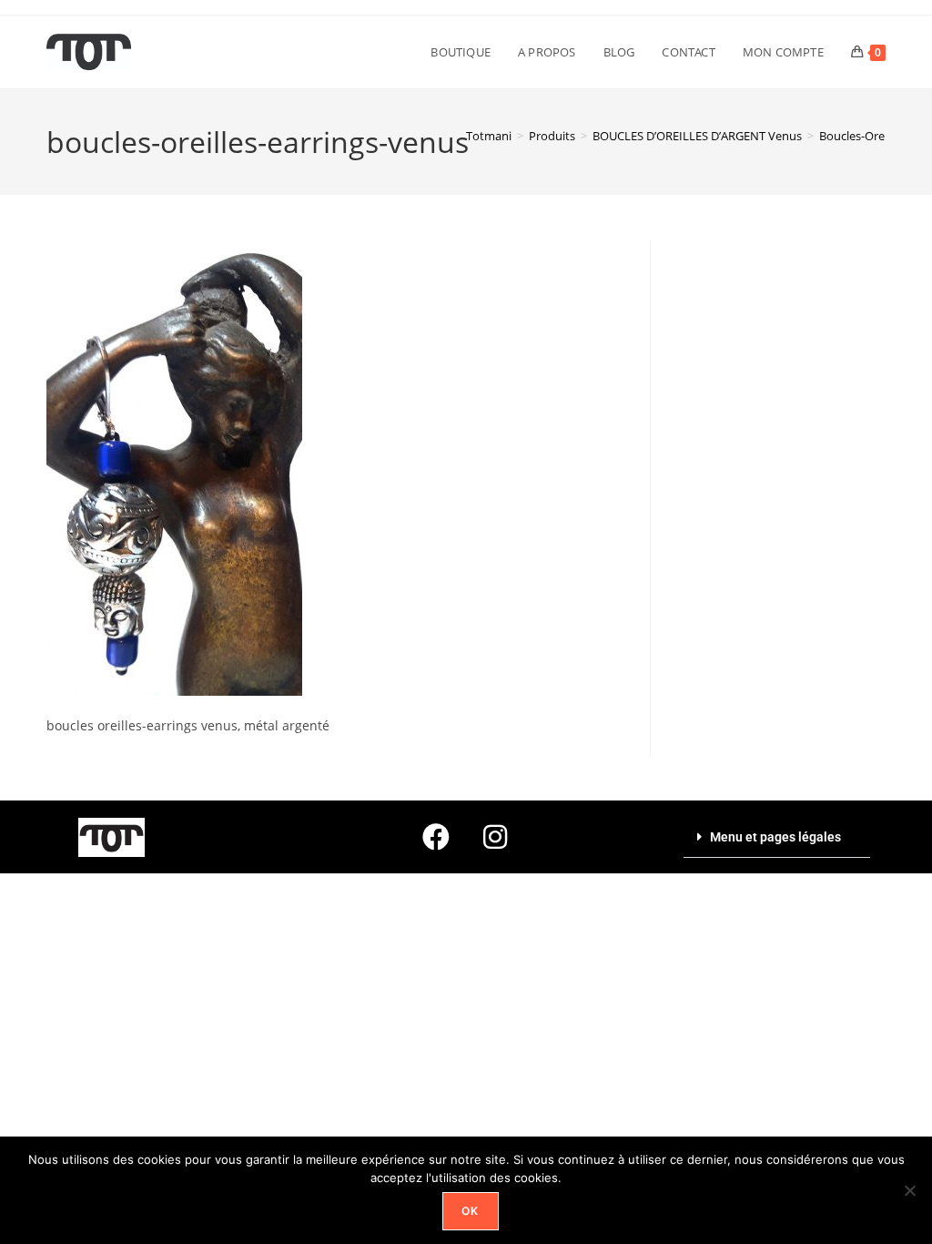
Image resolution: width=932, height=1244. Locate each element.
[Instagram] (495, 837)
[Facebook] (436, 837)
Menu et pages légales (775, 837)
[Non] (909, 1190)
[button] (777, 837)
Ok (470, 1211)
